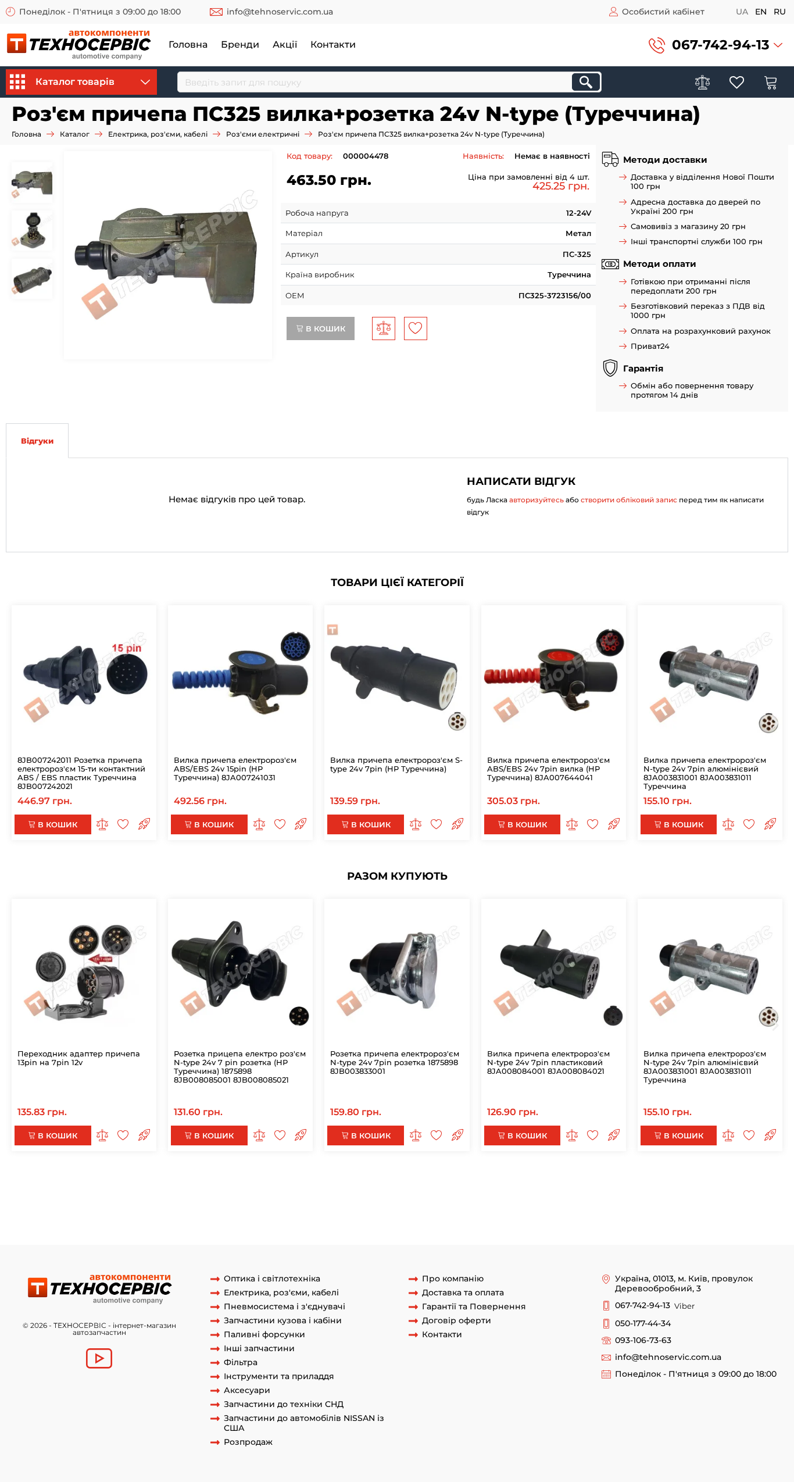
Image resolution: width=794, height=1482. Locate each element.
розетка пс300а (64, 1233)
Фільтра (240, 1362)
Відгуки (37, 440)
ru (780, 11)
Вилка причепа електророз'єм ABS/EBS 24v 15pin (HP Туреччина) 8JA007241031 (235, 768)
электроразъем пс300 (546, 1222)
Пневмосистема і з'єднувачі (284, 1307)
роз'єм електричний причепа (210, 1190)
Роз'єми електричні (262, 134)
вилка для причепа (526, 1212)
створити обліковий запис (629, 499)
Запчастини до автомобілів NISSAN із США (304, 1423)
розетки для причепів (175, 1222)
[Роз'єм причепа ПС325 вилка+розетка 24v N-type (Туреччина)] (168, 255)
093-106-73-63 (643, 1340)
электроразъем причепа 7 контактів (77, 1190)
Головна (188, 44)
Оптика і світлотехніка (272, 1279)
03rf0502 (81, 1201)
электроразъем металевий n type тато (256, 1179)
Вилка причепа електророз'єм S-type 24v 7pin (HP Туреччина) (396, 764)
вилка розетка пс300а (227, 1233)
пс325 (377, 1201)
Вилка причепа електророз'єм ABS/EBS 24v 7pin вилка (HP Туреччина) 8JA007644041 (548, 768)
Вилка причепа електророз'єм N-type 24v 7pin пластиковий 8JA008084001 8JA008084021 (548, 1062)
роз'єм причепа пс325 (434, 1201)
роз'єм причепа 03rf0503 (314, 1201)
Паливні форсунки (264, 1335)
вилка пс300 (303, 1222)
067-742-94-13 (721, 45)
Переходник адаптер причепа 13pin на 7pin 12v (78, 1058)
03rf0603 (467, 1212)
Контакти (333, 44)
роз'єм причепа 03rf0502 (214, 1201)
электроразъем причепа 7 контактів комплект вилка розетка (454, 1179)
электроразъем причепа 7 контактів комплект (670, 1179)
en (761, 11)
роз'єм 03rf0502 (132, 1201)
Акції (285, 44)
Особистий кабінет (663, 11)
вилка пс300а (358, 1222)
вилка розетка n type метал (654, 1201)
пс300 (234, 1222)
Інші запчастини (259, 1349)
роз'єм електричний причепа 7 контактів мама (531, 1190)
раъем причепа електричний (539, 1201)
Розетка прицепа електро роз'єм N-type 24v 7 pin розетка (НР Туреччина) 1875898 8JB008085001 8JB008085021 (240, 1066)
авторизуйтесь (536, 499)
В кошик (324, 328)
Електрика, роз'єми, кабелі (158, 134)
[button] (715, 45)
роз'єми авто (300, 1233)
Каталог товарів (75, 81)
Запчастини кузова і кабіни (283, 1321)
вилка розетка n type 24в (202, 1212)
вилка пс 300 (414, 1222)
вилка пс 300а (471, 1222)
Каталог (75, 134)
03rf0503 (393, 1212)
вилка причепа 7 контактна (693, 1212)
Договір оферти (456, 1321)
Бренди (240, 44)
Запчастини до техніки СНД (284, 1404)
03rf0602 (430, 1212)
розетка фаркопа (601, 1212)
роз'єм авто (350, 1233)
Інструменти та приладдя (279, 1376)
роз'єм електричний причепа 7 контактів (354, 1190)
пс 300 (262, 1222)
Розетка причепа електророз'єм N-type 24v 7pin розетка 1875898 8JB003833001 (394, 1062)
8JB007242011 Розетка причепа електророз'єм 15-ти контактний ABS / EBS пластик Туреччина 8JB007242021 (81, 773)
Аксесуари (247, 1390)
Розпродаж (248, 1442)
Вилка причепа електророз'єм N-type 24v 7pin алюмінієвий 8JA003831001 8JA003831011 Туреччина (704, 773)
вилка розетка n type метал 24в (87, 1212)
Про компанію (453, 1279)
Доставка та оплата (463, 1293)
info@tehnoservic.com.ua (280, 11)
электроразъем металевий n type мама (101, 1179)
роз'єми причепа (94, 1222)
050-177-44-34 (643, 1324)
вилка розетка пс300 (139, 1233)
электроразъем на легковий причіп (662, 1222)
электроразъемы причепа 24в (314, 1212)
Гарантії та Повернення (474, 1307)
